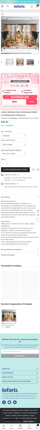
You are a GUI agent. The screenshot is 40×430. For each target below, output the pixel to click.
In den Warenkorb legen (15, 169)
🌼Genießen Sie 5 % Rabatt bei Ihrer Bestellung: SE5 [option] (20, 2)
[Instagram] (9, 402)
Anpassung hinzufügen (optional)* (11, 150)
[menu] (2, 6)
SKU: (6, 131)
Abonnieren (20, 356)
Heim (2, 11)
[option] (20, 35)
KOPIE (32, 102)
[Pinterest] (15, 402)
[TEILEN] (37, 169)
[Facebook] (4, 402)
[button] (33, 52)
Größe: (8, 140)
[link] (10, 297)
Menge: (3, 159)
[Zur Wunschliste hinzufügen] (33, 169)
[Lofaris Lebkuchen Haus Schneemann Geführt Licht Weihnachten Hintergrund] (9, 316)
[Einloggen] (32, 6)
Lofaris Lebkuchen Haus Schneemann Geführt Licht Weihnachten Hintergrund (9, 325)
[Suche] (7, 6)
